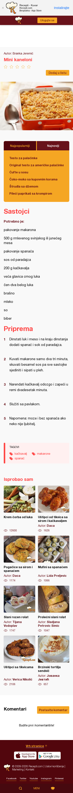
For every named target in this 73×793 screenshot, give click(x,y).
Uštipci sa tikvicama (19, 661)
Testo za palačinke (23, 158)
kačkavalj (21, 453)
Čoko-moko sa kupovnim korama (33, 179)
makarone (43, 453)
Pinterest (59, 778)
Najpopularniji (20, 145)
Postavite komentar (53, 710)
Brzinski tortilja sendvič (53, 661)
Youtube (34, 778)
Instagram (46, 778)
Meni (37, 788)
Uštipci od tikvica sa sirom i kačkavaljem (53, 509)
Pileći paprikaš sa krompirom (30, 193)
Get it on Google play (49, 755)
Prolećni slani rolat (53, 609)
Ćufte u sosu (18, 172)
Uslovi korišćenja (54, 766)
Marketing (18, 769)
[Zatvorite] (3, 8)
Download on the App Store (25, 755)
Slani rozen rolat (19, 609)
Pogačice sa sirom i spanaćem (19, 559)
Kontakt (30, 769)
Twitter (23, 778)
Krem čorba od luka (19, 509)
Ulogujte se (47, 20)
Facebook (11, 778)
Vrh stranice (35, 746)
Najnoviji (53, 145)
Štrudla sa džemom (23, 186)
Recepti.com (7, 767)
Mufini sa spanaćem (53, 559)
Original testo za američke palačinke (36, 165)
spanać (20, 458)
